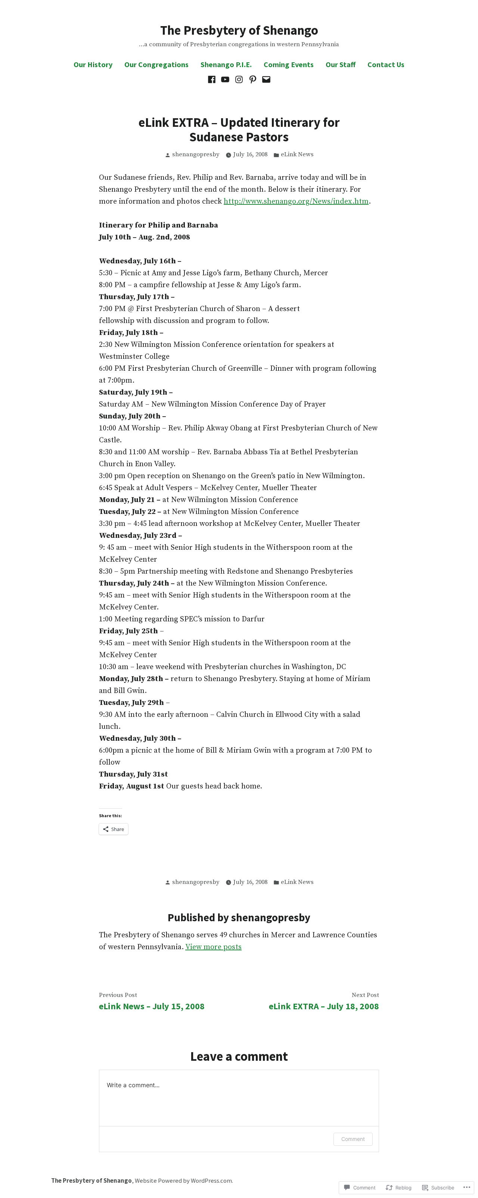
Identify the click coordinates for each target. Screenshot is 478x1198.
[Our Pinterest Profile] (253, 79)
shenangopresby (196, 155)
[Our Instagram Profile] (239, 79)
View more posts (213, 947)
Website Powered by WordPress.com (183, 1181)
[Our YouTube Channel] (225, 79)
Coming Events (289, 64)
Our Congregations (156, 64)
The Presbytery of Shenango (239, 30)
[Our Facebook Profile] (212, 79)
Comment (353, 1139)
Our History (93, 64)
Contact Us (385, 64)
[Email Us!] (265, 79)
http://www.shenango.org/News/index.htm (296, 201)
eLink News (297, 155)
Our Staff (341, 64)
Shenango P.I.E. (226, 64)
